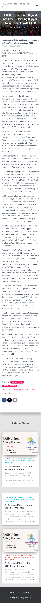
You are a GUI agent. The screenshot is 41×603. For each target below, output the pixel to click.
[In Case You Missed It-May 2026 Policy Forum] (20, 540)
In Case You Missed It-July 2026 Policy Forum (18, 468)
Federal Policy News (10, 385)
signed (10, 393)
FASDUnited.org (27, 592)
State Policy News (11, 461)
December (14, 389)
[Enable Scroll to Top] (36, 598)
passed (4, 393)
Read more (30, 483)
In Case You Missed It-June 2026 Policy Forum (18, 506)
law (33, 389)
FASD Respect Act (17, 382)
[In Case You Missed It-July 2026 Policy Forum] (20, 443)
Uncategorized (23, 461)
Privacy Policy (13, 592)
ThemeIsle (27, 598)
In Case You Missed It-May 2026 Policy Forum (18, 564)
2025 (8, 389)
